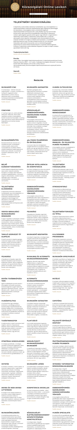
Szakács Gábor (17, 73)
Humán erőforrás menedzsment (21, 54)
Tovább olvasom (5, 101)
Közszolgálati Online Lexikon (44, 6)
